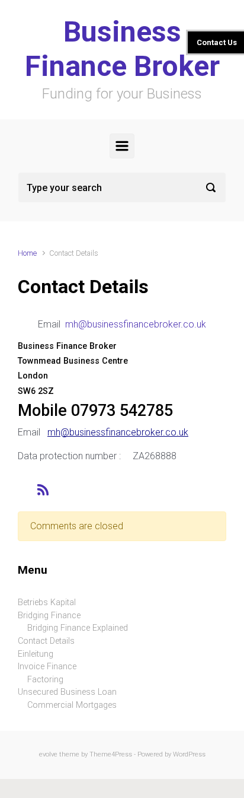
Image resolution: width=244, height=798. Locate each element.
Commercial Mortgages (72, 705)
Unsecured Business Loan (67, 692)
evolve (48, 754)
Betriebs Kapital (47, 602)
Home (27, 253)
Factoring (45, 680)
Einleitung (35, 654)
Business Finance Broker (122, 49)
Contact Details (46, 641)
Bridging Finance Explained (77, 628)
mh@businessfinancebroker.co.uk (135, 324)
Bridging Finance (49, 616)
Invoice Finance (47, 667)
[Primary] (122, 145)
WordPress (189, 754)
